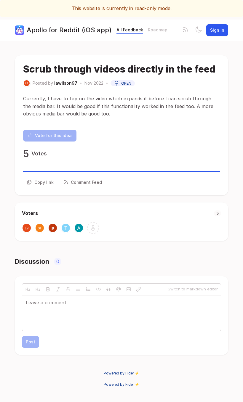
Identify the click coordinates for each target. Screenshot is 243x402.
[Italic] (58, 289)
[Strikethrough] (68, 289)
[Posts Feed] (185, 30)
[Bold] (48, 289)
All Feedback (129, 29)
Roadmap (157, 29)
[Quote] (108, 289)
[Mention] (118, 289)
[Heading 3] (37, 289)
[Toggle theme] (198, 30)
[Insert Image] (128, 289)
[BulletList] (78, 289)
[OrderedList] (88, 289)
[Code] (98, 289)
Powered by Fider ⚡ (121, 373)
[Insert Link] (138, 289)
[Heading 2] (27, 289)
